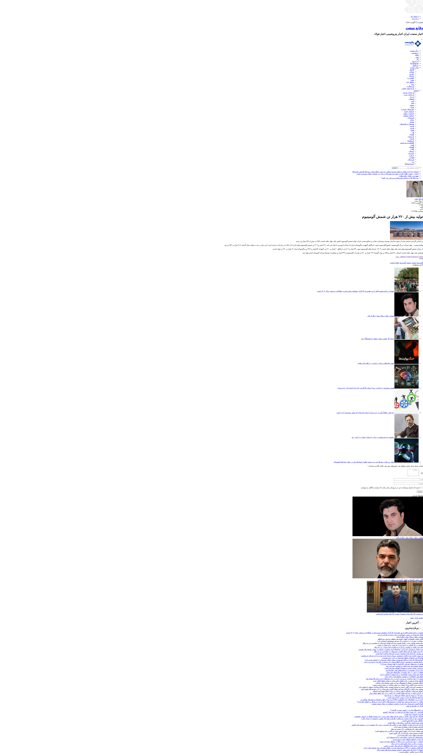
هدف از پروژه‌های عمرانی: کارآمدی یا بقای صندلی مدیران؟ (401, 664)
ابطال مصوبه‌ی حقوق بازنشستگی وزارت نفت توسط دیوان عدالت (399, 683)
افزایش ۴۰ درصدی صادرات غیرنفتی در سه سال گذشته (403, 712)
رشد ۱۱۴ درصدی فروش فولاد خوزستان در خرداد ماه (403, 695)
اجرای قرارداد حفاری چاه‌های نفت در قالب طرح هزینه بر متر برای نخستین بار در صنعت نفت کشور (387, 725)
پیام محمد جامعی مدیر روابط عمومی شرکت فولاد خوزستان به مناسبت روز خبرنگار (392, 643)
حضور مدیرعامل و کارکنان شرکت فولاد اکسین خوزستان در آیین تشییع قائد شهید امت (392, 689)
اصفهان (411, 99)
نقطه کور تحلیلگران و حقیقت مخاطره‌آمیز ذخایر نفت (404, 677)
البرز (412, 101)
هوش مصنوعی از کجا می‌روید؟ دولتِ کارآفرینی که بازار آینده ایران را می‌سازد (366, 388)
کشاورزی (410, 78)
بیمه (412, 84)
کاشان (411, 134)
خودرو (412, 74)
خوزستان (410, 118)
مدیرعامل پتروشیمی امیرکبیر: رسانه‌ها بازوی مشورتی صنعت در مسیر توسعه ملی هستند (391, 649)
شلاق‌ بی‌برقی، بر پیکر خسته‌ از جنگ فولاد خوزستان (404, 672)
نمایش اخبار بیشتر (416, 618)
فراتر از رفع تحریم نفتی (414, 706)
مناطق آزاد (410, 82)
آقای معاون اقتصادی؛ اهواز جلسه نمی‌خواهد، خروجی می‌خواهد (400, 580)
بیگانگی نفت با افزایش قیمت (412, 721)
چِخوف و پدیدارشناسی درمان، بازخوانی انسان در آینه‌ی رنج (373, 437)
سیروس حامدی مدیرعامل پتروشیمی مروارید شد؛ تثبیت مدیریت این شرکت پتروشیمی (392, 656)
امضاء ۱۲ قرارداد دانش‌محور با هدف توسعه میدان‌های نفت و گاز (400, 750)
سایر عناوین (414, 67)
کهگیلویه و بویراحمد (407, 143)
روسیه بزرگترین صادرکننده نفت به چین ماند (407, 744)
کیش (412, 145)
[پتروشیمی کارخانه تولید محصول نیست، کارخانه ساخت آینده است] (395, 612)
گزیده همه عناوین (408, 88)
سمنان (411, 122)
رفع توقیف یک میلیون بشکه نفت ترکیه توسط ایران (404, 737)
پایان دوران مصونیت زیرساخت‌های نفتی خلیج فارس (404, 670)
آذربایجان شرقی (408, 93)
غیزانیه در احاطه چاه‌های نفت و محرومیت (408, 739)
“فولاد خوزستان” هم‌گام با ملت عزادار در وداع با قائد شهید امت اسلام (398, 691)
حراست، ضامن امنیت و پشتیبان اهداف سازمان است (404, 668)
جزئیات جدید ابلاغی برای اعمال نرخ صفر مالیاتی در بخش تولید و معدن (397, 685)
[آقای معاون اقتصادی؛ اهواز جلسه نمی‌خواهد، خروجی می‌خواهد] (387, 578)
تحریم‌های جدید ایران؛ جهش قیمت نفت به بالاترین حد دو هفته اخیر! (399, 731)
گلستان (411, 147)
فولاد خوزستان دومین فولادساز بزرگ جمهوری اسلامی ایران (401, 674)
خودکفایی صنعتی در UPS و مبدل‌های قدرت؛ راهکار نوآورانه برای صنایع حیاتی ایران (393, 748)
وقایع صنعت (418, 245)
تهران (412, 107)
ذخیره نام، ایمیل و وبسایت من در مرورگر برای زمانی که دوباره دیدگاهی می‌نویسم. (390, 488)
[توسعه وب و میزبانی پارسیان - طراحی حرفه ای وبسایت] (417, 755)
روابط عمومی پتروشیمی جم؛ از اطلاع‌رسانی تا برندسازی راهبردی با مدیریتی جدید (393, 662)
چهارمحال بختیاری (407, 109)
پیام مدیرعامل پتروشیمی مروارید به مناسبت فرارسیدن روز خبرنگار (398, 647)
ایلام (412, 103)
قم (413, 132)
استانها (416, 90)
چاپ (421, 209)
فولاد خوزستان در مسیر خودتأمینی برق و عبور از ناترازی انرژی (400, 635)
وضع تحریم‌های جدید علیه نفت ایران (410, 735)
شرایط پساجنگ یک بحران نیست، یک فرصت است (405, 697)
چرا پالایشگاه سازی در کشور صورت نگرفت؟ (406, 710)
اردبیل (412, 97)
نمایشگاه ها (414, 63)
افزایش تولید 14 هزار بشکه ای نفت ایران (408, 727)
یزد (413, 162)
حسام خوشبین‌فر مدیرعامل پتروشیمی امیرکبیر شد (404, 666)
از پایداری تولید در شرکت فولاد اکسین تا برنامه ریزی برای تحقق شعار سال (396, 693)
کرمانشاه (410, 141)
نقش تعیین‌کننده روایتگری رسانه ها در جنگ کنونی (405, 723)
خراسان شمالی (408, 116)
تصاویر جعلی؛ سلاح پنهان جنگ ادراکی (380, 316)
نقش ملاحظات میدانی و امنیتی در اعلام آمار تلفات (376, 363)
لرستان (411, 151)
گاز (417, 59)
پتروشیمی (415, 53)
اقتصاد (411, 70)
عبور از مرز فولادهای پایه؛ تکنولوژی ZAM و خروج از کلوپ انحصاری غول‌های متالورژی (391, 700)
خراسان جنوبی (409, 111)
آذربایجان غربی (409, 95)
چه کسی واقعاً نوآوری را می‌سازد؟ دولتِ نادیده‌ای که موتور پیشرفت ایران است (365, 413)
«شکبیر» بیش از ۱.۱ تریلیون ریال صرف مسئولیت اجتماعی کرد (400, 641)
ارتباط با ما (415, 16)
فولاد (417, 55)
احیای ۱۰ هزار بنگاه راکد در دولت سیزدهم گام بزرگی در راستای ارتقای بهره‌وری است (388, 174)
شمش (413, 263)
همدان (412, 157)
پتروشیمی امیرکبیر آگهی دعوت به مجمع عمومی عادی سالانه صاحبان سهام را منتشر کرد (391, 687)
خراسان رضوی (408, 113)
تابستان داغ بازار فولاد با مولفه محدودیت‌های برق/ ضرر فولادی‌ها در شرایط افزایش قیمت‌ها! (385, 172)
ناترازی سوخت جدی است (413, 714)
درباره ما (415, 18)
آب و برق (415, 61)
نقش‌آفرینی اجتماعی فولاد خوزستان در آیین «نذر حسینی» (402, 658)
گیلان (412, 149)
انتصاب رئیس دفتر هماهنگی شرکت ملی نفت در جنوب (403, 746)
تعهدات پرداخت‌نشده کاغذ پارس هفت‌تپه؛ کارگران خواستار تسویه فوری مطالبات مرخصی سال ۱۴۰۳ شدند (355, 291)
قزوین (412, 128)
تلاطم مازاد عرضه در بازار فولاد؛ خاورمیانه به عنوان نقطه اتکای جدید (398, 681)
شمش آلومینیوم (405, 263)
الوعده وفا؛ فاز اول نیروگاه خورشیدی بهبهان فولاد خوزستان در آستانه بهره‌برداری (394, 660)
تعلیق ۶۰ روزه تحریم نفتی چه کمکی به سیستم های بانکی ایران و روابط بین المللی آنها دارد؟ (390, 702)
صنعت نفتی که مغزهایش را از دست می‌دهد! (407, 729)
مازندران (411, 153)
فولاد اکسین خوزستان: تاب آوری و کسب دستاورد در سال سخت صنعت (397, 704)
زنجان (412, 120)
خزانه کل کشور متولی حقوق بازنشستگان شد (377, 339)
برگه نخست (414, 51)
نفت (417, 57)
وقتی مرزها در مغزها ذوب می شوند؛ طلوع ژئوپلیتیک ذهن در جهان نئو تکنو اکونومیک (364, 462)
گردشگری (410, 86)
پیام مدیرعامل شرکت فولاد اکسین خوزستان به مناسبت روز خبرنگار (398, 651)
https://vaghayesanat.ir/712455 (409, 257)
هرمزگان (411, 159)
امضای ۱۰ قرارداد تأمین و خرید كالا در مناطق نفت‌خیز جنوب (401, 741)
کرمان (411, 139)
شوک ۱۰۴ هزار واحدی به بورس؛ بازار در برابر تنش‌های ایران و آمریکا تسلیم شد (394, 679)
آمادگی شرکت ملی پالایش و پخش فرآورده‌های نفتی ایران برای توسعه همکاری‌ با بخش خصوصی (388, 716)
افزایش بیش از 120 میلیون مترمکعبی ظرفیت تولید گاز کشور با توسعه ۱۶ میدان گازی (392, 718)
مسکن (411, 72)
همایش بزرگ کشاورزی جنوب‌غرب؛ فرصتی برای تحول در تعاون (400, 645)
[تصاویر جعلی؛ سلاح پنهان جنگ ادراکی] (387, 536)
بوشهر (412, 105)
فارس (412, 126)
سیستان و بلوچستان (407, 124)
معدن (412, 80)
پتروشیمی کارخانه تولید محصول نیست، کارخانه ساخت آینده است (399, 614)
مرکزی (411, 155)
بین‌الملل (415, 65)
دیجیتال (411, 76)
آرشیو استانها (409, 164)
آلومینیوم (420, 263)
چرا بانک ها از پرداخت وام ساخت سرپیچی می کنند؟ (400, 178)
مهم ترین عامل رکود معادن (409, 176)
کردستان (411, 136)
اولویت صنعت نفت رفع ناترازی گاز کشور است (406, 733)
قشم (412, 130)
